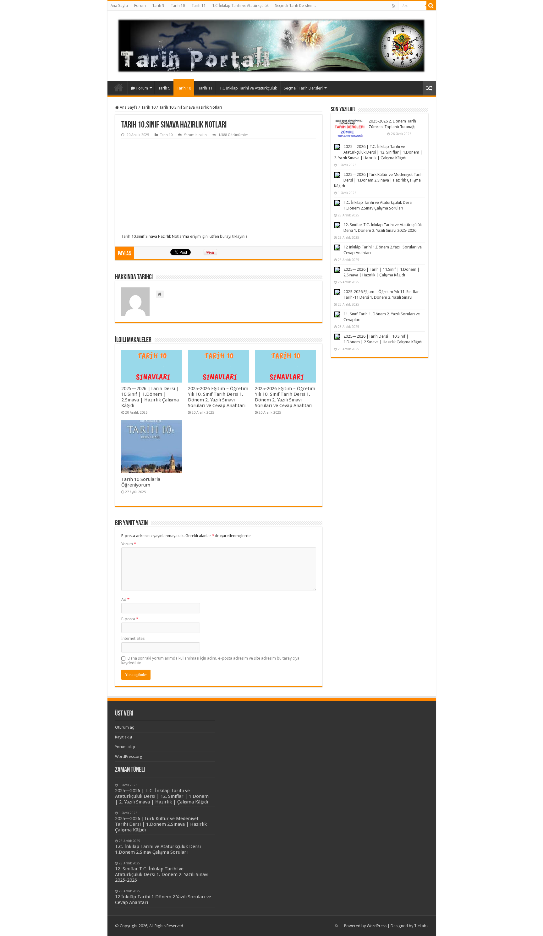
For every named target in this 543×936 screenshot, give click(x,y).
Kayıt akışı (123, 737)
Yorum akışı (125, 746)
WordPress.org (128, 756)
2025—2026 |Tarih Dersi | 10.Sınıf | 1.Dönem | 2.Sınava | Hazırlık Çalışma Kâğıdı (150, 397)
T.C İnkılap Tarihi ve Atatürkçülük (240, 5)
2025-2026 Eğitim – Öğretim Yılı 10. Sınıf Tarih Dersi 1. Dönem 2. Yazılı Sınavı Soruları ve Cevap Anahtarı (218, 397)
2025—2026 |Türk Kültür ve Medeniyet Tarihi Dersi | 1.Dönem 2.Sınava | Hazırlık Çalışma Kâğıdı (379, 180)
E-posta (129, 619)
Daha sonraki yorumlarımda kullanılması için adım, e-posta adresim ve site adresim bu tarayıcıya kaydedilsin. (210, 660)
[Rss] (393, 6)
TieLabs (421, 925)
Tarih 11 (198, 5)
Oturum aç (124, 727)
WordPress (377, 925)
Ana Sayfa (119, 5)
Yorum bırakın (195, 135)
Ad (125, 599)
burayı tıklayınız (233, 236)
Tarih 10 (178, 5)
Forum (140, 5)
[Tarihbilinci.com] (271, 44)
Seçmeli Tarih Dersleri (293, 5)
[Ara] (431, 5)
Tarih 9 (158, 5)
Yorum (128, 543)
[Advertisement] (218, 186)
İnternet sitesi (133, 638)
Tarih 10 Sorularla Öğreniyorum (140, 482)
